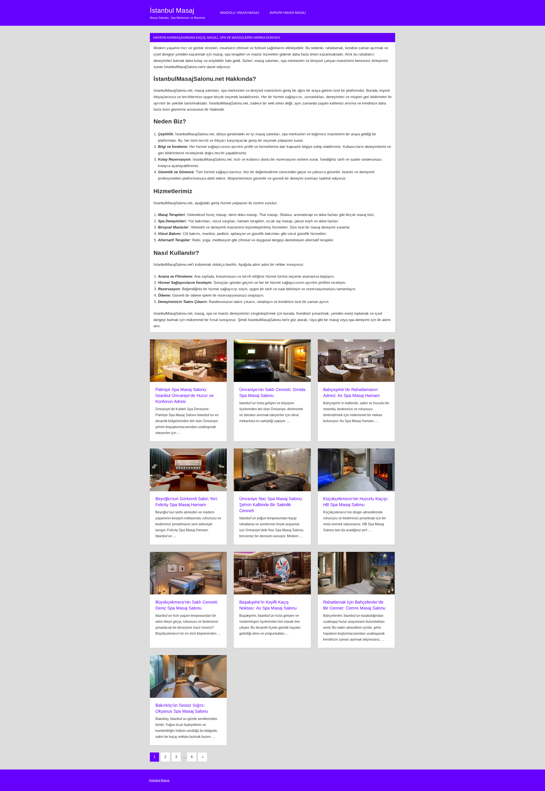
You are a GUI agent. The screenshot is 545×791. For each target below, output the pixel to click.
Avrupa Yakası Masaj (288, 12)
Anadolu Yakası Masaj (239, 12)
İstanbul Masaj (172, 10)
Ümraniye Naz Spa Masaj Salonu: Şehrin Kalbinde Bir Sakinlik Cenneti (271, 504)
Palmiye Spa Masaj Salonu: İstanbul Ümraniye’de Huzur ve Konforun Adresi (184, 395)
